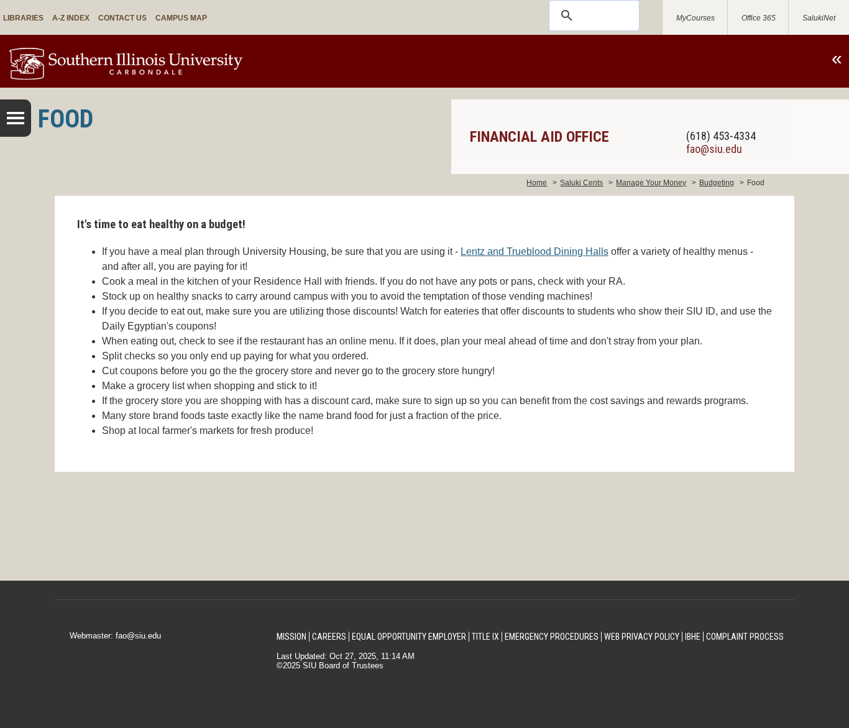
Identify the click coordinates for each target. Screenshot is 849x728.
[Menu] (15, 118)
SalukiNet (818, 18)
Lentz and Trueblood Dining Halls (534, 251)
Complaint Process (745, 637)
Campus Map (181, 18)
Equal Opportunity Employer (409, 637)
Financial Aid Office (539, 136)
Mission (291, 637)
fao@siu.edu (714, 148)
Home (536, 182)
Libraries (23, 18)
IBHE (692, 637)
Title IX (485, 637)
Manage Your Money (651, 182)
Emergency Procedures (552, 637)
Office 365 (758, 18)
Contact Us (122, 18)
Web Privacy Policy (641, 637)
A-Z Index (70, 18)
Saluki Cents (581, 182)
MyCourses (695, 18)
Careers (329, 637)
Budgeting (716, 182)
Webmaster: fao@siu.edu (115, 635)
